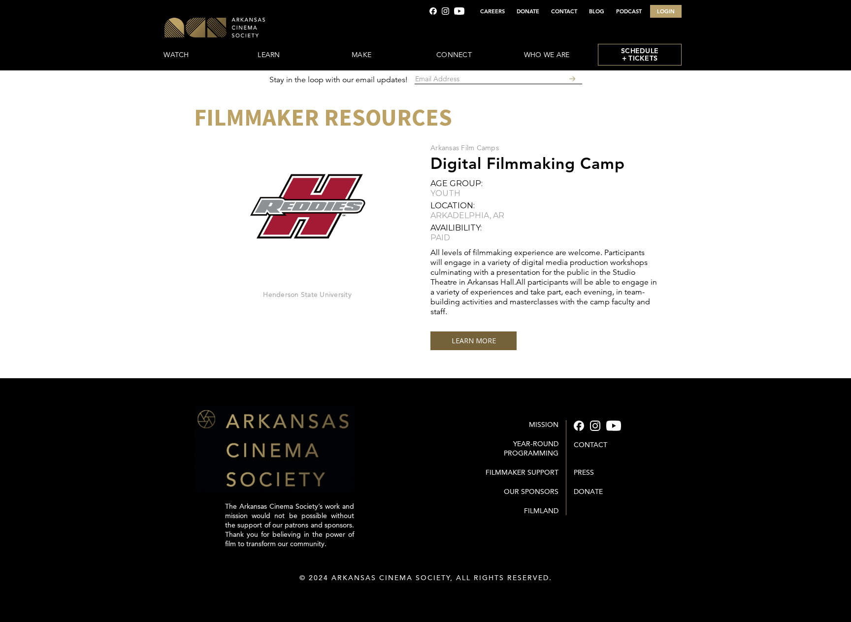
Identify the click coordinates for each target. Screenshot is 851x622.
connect (454, 54)
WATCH (176, 54)
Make (361, 54)
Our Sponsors (531, 491)
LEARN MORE (474, 340)
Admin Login (426, 597)
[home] (244, 28)
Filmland (541, 510)
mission (543, 424)
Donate (588, 491)
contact (590, 444)
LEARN (269, 54)
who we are (547, 54)
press (584, 472)
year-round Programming (531, 448)
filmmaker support (522, 472)
